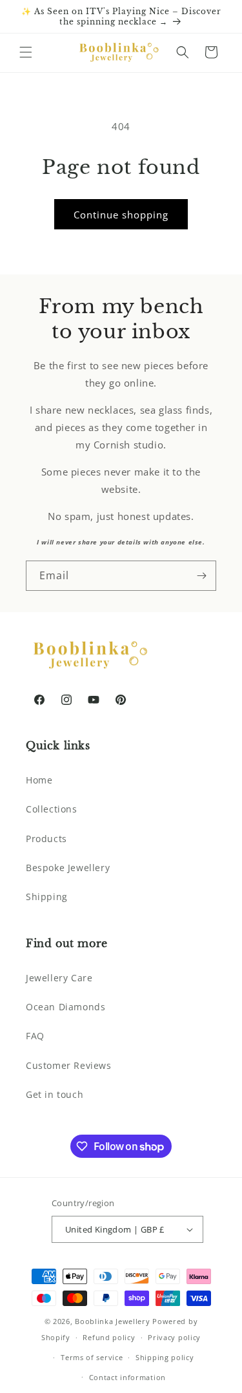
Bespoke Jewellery (68, 867)
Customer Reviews (69, 1065)
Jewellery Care (59, 978)
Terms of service (92, 1357)
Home (39, 780)
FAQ (35, 1036)
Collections (51, 809)
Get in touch (54, 1094)
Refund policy (109, 1337)
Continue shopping (121, 214)
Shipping (47, 896)
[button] (26, 52)
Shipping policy (165, 1357)
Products (46, 838)
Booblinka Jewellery (113, 1321)
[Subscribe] (201, 576)
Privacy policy (174, 1337)
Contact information (127, 1377)
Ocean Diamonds (65, 1007)
